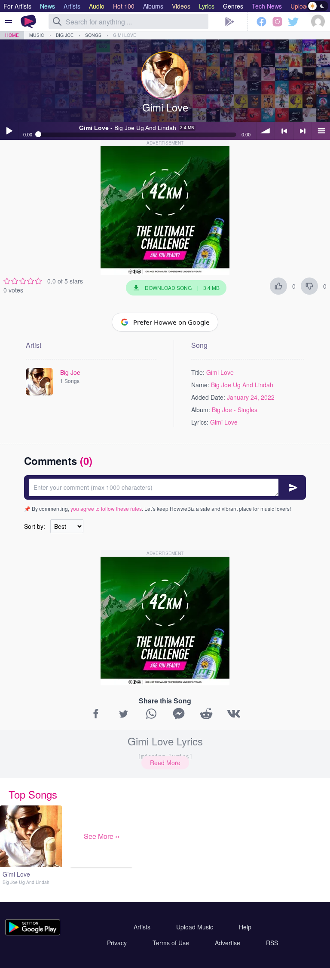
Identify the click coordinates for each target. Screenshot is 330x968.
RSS (272, 942)
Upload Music (194, 927)
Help (245, 927)
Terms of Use (171, 942)
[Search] (57, 21)
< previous (284, 131)
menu (321, 131)
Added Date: (208, 397)
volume (266, 131)
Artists (142, 927)
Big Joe (64, 35)
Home (12, 35)
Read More (165, 762)
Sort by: (34, 526)
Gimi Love (124, 35)
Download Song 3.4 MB (182, 287)
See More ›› (101, 836)
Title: (198, 372)
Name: (200, 384)
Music (36, 35)
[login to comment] (165, 487)
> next (302, 131)
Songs (93, 35)
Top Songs (33, 794)
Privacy (117, 942)
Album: (200, 409)
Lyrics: (199, 422)
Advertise (227, 942)
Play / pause (9, 131)
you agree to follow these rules (106, 508)
